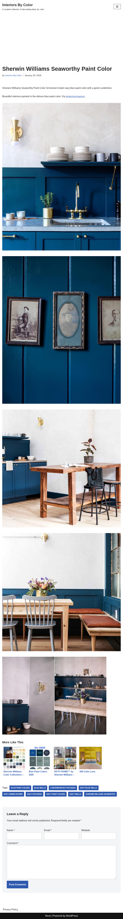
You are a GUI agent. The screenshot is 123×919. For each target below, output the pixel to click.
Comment (13, 843)
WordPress (72, 916)
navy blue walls (88, 788)
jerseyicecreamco (75, 96)
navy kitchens (34, 794)
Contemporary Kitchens (63, 788)
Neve (48, 916)
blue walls (40, 788)
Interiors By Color (13, 75)
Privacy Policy (10, 909)
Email (48, 830)
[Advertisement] (61, 43)
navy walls (75, 794)
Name (11, 830)
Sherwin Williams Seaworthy (100, 794)
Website (85, 830)
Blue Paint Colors (20, 788)
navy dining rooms (13, 794)
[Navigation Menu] (117, 6)
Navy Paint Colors (55, 794)
